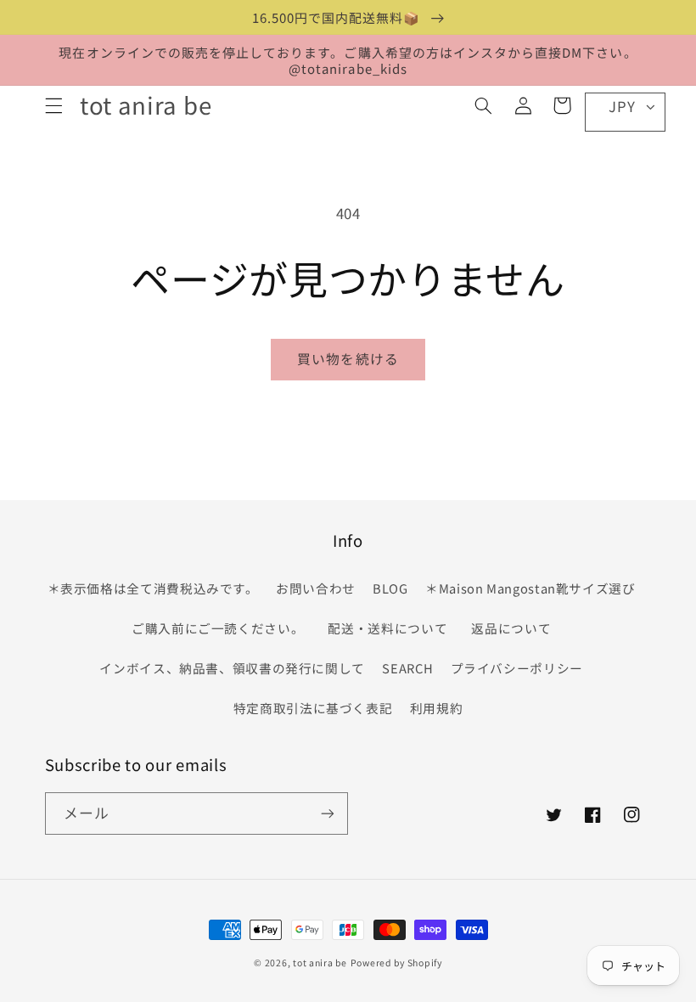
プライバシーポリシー (517, 668)
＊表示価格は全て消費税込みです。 (153, 588)
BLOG (390, 588)
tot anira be (320, 962)
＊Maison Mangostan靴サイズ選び (530, 588)
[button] (53, 105)
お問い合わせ (316, 588)
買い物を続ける (347, 359)
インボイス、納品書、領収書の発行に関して (232, 668)
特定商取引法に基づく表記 (313, 708)
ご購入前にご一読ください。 (218, 628)
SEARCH (407, 668)
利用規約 (436, 708)
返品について (511, 628)
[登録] (327, 813)
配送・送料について (391, 628)
